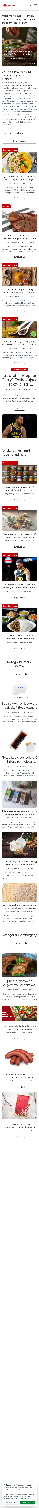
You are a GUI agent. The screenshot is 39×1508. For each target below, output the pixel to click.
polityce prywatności (23, 1498)
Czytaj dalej (19, 408)
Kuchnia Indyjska (10, 150)
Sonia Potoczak (12, 183)
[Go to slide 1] (30, 63)
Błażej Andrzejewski (12, 242)
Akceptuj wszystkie (28, 1502)
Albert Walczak (9, 58)
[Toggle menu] (35, 5)
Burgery (9, 47)
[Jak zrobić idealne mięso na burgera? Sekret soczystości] (19, 46)
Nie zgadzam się (11, 1502)
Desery (6, 206)
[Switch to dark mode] (31, 5)
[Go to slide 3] (34, 63)
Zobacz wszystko (20, 141)
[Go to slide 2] (32, 63)
